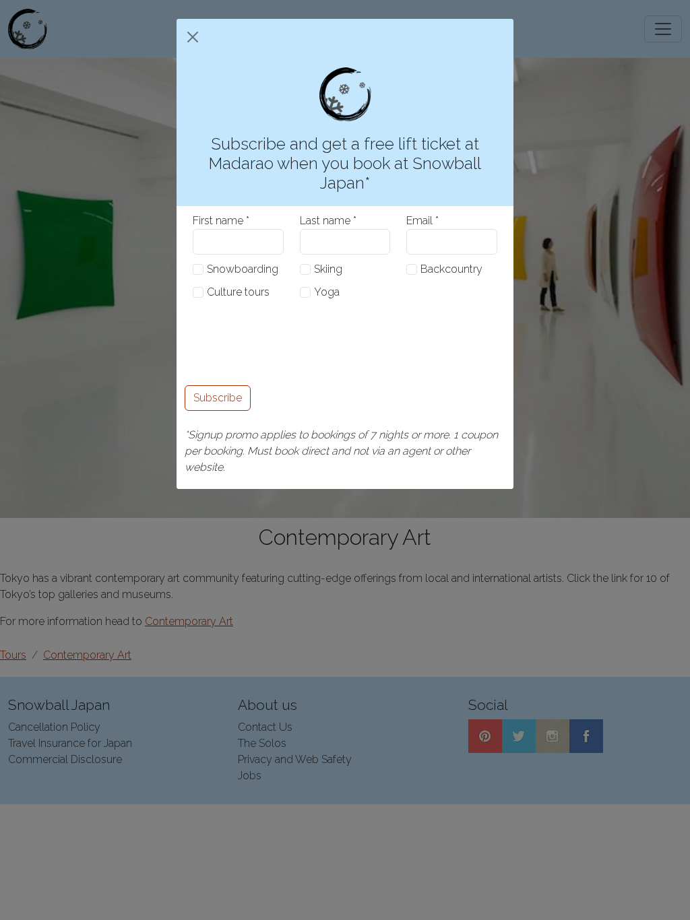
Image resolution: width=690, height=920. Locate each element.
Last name (325, 220)
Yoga (327, 292)
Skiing (328, 269)
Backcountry (451, 269)
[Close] (193, 37)
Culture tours (238, 292)
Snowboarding (242, 269)
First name (218, 220)
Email (419, 220)
